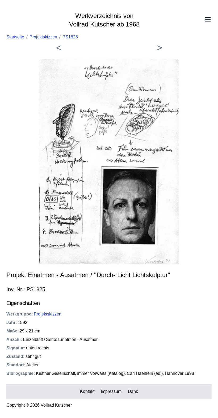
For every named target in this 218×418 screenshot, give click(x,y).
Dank (133, 391)
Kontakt (87, 391)
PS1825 (70, 37)
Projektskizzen (43, 37)
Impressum (111, 391)
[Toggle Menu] (208, 19)
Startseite (15, 37)
